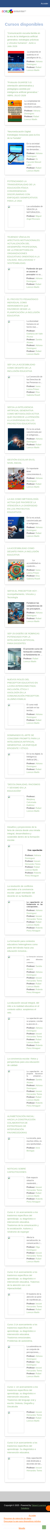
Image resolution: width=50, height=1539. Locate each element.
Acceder (44, 4)
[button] (44, 1527)
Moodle (22, 1528)
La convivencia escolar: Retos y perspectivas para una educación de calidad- (23, 1062)
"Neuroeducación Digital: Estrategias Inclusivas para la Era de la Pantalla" (23, 134)
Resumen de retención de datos (17, 1518)
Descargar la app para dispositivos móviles (22, 1521)
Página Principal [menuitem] (40, 11)
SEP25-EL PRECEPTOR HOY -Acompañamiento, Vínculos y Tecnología (22, 594)
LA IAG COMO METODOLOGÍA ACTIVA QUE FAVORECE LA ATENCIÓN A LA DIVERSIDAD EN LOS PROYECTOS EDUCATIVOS (22, 505)
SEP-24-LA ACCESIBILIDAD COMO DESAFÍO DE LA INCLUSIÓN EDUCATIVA (21, 367)
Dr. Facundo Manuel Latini (34, 162)
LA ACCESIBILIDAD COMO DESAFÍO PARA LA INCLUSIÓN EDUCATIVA (23, 551)
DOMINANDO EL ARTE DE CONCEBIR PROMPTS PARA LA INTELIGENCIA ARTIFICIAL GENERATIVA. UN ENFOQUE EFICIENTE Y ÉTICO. (23, 742)
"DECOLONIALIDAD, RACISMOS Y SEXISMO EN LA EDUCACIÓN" (23, 787)
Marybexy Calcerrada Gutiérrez (31, 802)
